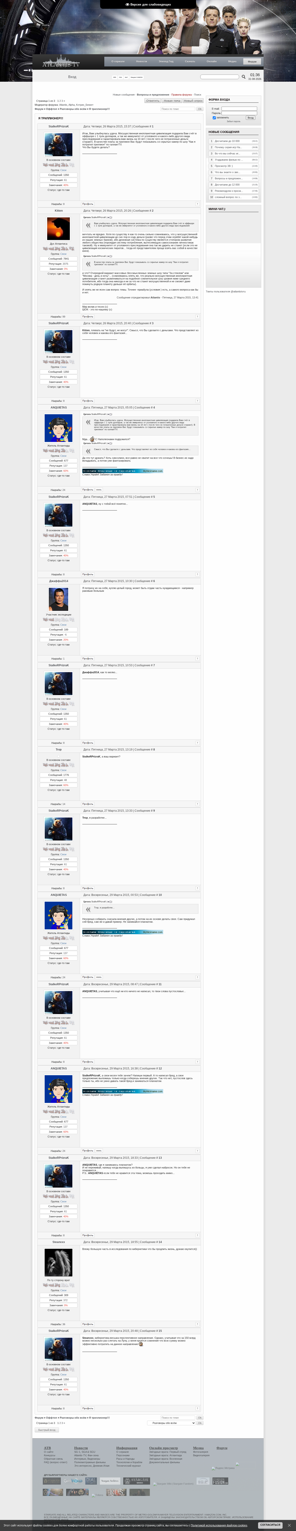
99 (63, 316)
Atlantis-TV (80, 1455)
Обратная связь (53, 1458)
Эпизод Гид (166, 61)
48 (65, 780)
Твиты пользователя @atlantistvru (226, 291)
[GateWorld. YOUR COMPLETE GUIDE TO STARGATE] (72, 1483)
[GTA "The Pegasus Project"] (138, 1495)
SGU (92, 1451)
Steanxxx (58, 1242)
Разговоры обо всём (73, 109)
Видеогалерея (201, 1455)
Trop (59, 749)
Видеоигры (93, 1458)
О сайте (48, 1451)
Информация (126, 1448)
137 (65, 465)
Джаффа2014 (58, 581)
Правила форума (181, 94)
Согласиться (270, 1524)
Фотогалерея (200, 1451)
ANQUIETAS (59, 407)
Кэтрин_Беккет (84, 104)
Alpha (71, 104)
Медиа (232, 61)
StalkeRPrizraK (59, 126)
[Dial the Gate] (90, 1483)
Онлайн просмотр (163, 1448)
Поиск (197, 94)
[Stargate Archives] (109, 1483)
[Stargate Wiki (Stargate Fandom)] (172, 1483)
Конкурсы (49, 1455)
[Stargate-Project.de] (202, 1483)
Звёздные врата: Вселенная (165, 1458)
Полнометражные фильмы (90, 1462)
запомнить (222, 117)
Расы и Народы (125, 1458)
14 (63, 804)
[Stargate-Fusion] (219, 1483)
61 (65, 180)
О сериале (118, 61)
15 (160, 1331)
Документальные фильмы (164, 1462)
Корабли (137, 1462)
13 (160, 1157)
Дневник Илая (101, 1465)
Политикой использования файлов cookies (219, 1525)
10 (160, 895)
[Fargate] (115, 1495)
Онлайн (212, 61)
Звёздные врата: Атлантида (165, 1455)
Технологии (123, 1462)
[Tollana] (96, 1495)
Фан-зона (93, 1455)
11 (160, 984)
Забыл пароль (233, 121)
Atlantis (63, 104)
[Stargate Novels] (135, 1483)
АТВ (47, 1448)
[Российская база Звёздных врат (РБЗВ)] (76, 1495)
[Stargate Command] (50, 1483)
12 (160, 1068)
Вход (72, 77)
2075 (65, 263)
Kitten (59, 210)
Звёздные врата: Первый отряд (167, 1451)
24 (63, 490)
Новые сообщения (124, 94)
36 (63, 1324)
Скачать (190, 61)
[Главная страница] (61, 62)
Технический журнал (128, 1465)
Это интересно (83, 1465)
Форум (252, 61)
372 (65, 1300)
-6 (65, 634)
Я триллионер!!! (99, 109)
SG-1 (77, 1451)
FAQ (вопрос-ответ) (55, 1462)
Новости (141, 61)
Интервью (80, 1458)
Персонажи (123, 1455)
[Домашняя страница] (99, 490)
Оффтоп (51, 109)
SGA (84, 1451)
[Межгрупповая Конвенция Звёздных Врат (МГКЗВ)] (51, 1495)
